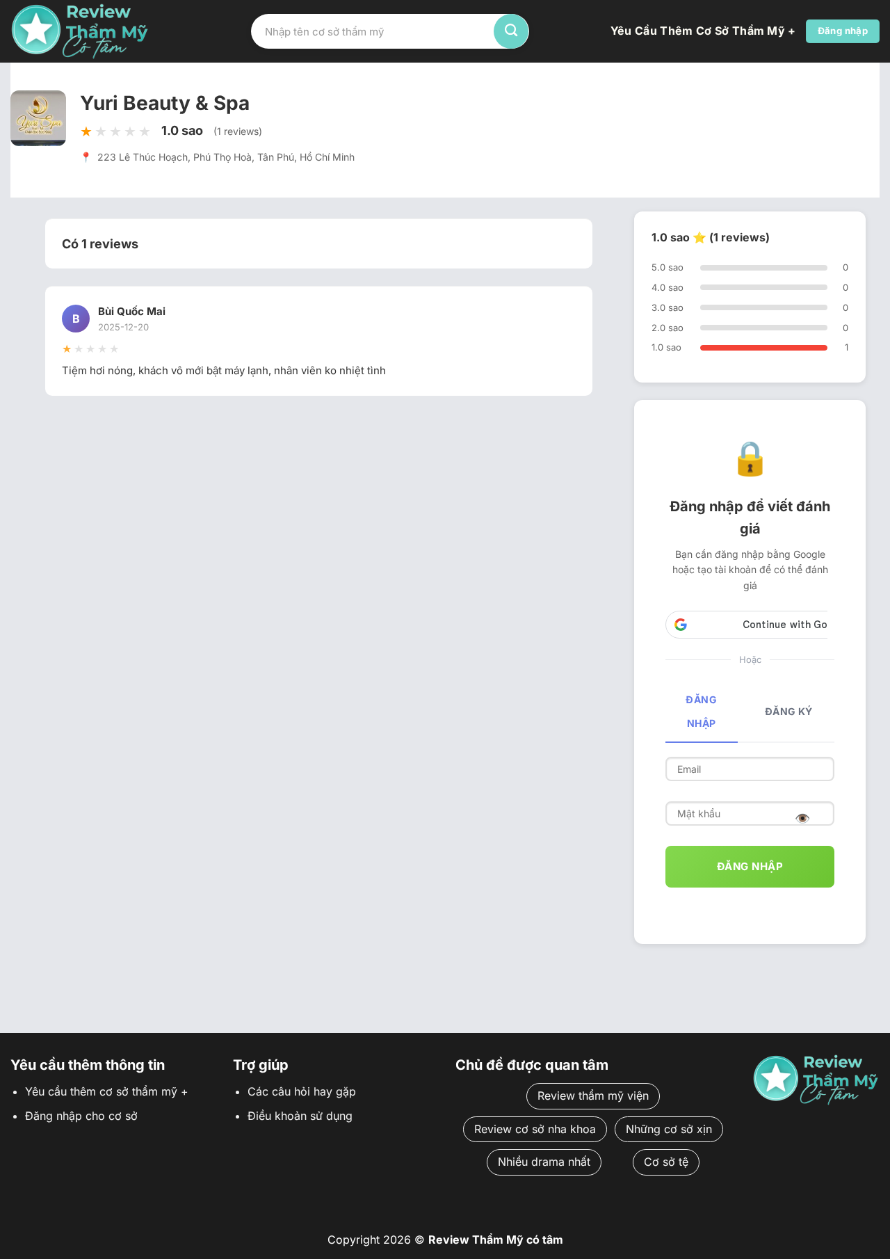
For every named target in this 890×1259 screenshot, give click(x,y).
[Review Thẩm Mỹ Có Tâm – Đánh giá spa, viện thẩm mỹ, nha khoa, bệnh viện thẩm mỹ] (79, 31)
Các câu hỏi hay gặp (302, 1091)
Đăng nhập (701, 711)
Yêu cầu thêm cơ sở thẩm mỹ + (703, 31)
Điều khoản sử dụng (300, 1116)
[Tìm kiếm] (511, 31)
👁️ (803, 818)
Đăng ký (789, 711)
